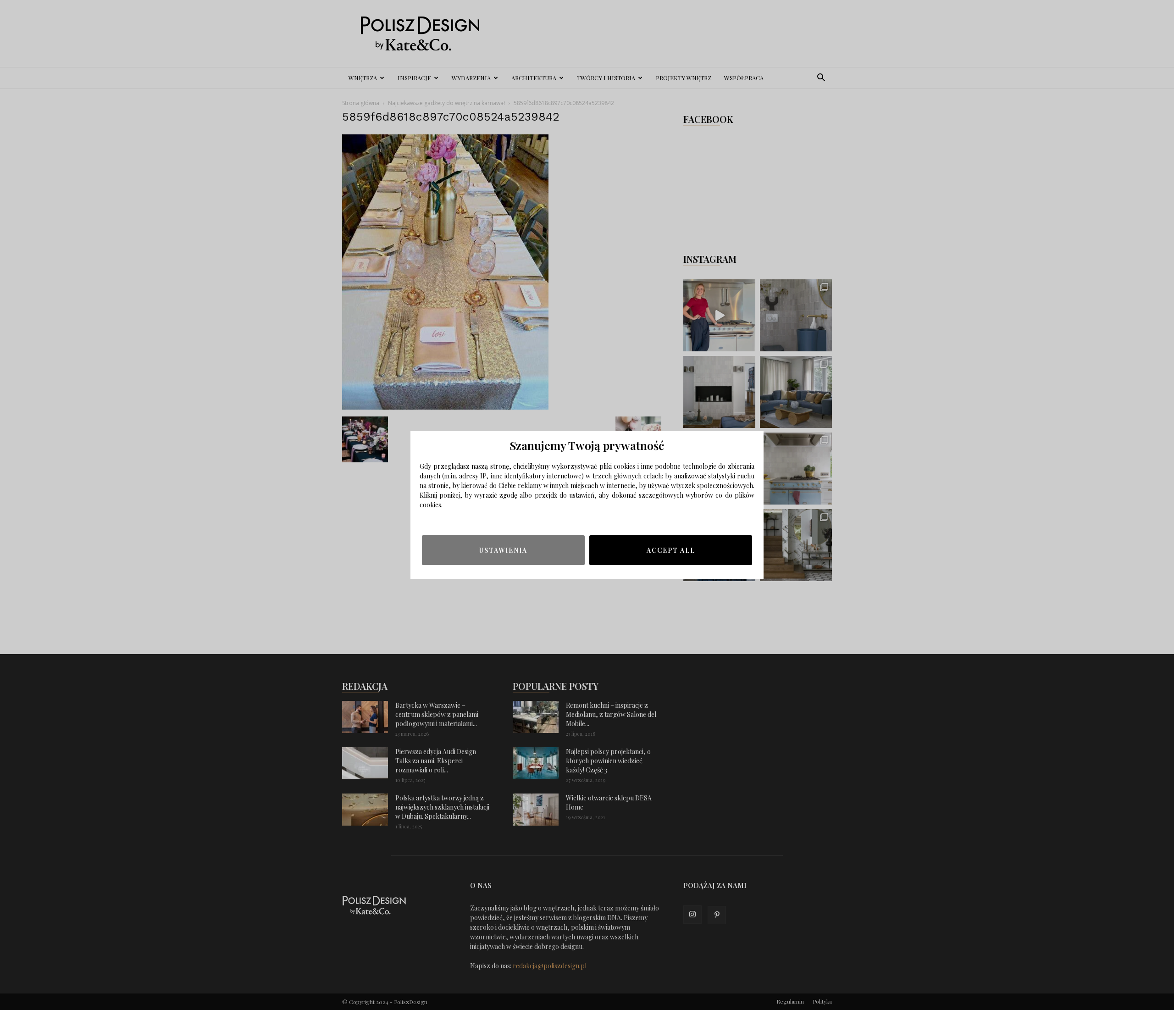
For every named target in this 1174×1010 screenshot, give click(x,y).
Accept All (671, 550)
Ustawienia (503, 550)
